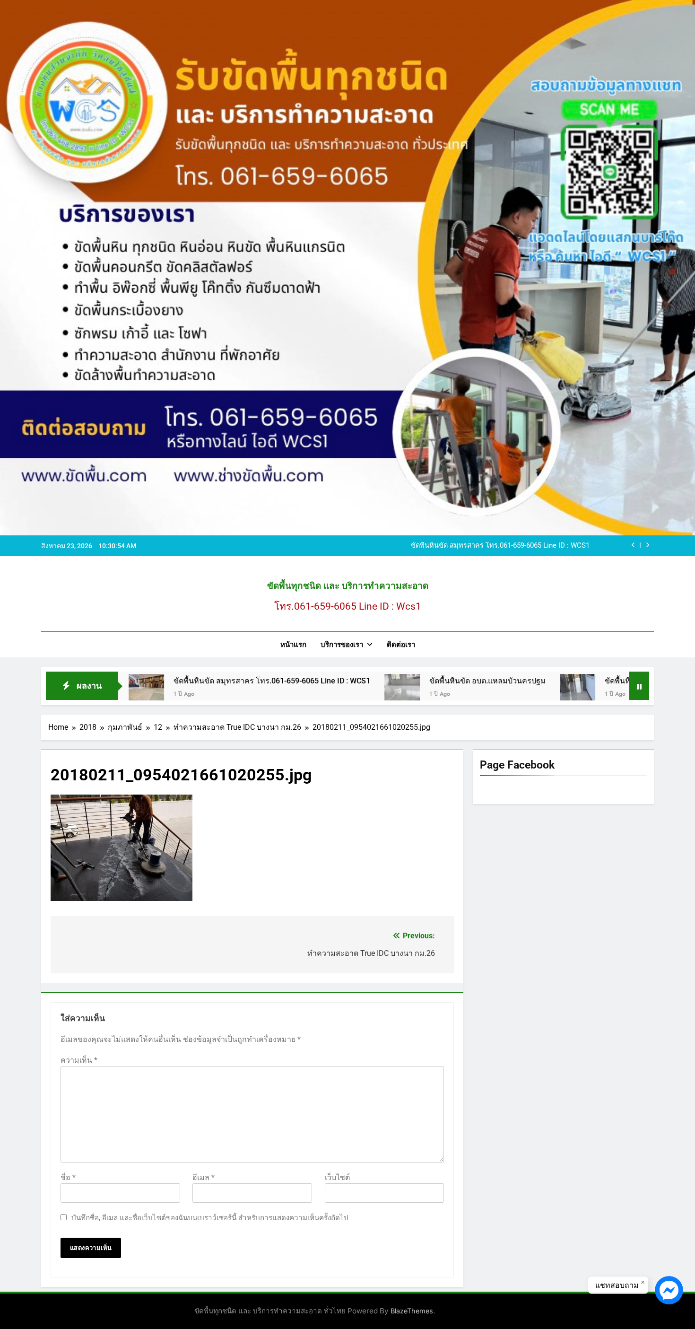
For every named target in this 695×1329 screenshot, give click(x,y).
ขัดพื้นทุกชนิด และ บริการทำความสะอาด (347, 585)
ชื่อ (68, 1177)
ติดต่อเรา (401, 644)
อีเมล (203, 1177)
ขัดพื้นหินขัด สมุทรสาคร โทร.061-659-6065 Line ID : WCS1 (500, 546)
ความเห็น (79, 1060)
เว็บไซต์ (337, 1177)
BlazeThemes (412, 1311)
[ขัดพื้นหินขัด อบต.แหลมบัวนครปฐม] (335, 691)
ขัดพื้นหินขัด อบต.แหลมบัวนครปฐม (420, 680)
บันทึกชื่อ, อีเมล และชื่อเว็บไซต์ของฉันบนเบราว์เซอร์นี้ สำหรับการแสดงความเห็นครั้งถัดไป (209, 1218)
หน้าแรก (293, 644)
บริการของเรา (342, 644)
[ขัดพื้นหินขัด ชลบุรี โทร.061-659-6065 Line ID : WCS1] (510, 691)
